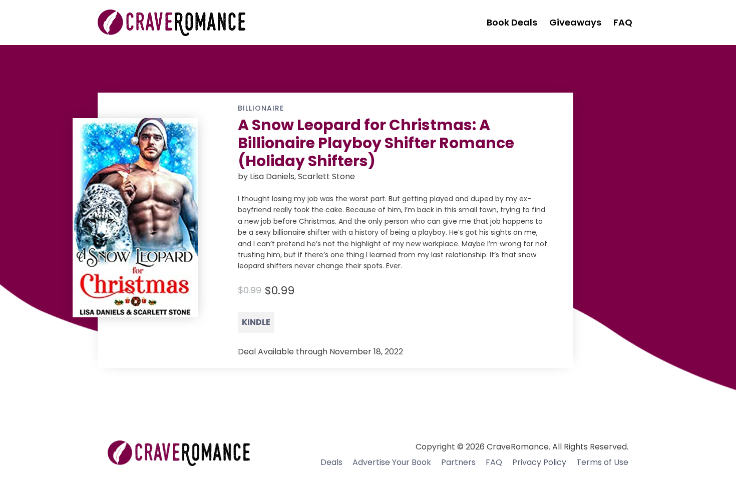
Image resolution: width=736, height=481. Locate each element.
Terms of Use (602, 462)
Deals (331, 462)
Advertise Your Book (391, 462)
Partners (458, 462)
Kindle (256, 322)
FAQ (494, 462)
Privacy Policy (539, 462)
